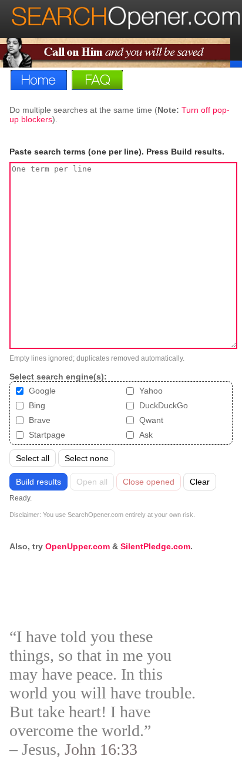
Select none (87, 458)
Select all (32, 458)
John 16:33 (101, 749)
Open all (91, 481)
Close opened (148, 481)
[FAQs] (99, 80)
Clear (200, 481)
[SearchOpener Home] (126, 28)
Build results (38, 481)
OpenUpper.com (77, 546)
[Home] (41, 80)
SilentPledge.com (155, 546)
